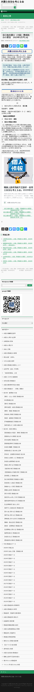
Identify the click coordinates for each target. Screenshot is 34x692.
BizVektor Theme (20, 685)
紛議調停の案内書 (9, 621)
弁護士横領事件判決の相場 (12, 385)
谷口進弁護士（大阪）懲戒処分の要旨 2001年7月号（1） (17, 216)
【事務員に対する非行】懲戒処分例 (14, 518)
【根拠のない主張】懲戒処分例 (13, 486)
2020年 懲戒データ (9, 573)
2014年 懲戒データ (9, 594)
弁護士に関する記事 (10, 337)
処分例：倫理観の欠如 (10, 393)
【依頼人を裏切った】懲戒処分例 (14, 458)
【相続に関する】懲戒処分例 (12, 465)
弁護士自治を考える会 (12, 1)
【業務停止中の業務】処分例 (12, 436)
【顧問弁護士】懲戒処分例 (12, 533)
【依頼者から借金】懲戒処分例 (13, 483)
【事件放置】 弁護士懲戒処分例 (13, 407)
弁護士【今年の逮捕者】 (11, 377)
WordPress (11, 685)
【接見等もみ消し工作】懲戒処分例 (14, 497)
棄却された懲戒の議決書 (11, 641)
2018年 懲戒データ (9, 580)
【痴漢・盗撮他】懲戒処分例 (12, 418)
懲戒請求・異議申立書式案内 (12, 613)
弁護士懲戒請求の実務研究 (12, 605)
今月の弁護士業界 (9, 361)
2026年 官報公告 (9, 547)
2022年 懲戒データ (9, 565)
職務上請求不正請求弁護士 (12, 656)
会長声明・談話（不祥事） (12, 369)
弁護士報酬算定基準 (10, 333)
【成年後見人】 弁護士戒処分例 (13, 425)
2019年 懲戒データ (9, 576)
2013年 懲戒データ (9, 598)
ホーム (4, 672)
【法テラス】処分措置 (10, 645)
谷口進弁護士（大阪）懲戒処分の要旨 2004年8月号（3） (8, 28)
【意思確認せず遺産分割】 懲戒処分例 (15, 472)
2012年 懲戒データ (9, 601)
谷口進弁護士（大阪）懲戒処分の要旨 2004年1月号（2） (17, 213)
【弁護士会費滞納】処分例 (12, 461)
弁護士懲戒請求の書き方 (11, 617)
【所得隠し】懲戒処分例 (11, 475)
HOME (2, 20)
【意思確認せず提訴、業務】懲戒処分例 (15, 432)
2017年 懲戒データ (9, 583)
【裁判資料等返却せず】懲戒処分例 (14, 500)
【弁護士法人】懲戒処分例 (12, 536)
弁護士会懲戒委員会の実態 (12, 629)
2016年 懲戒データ (9, 587)
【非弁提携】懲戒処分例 (11, 440)
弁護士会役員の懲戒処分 (11, 652)
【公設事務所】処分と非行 (12, 504)
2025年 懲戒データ (9, 555)
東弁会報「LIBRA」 (9, 357)
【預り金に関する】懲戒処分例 (13, 511)
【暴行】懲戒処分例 (10, 403)
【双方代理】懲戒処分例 (11, 493)
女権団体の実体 (8, 341)
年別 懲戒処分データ (10, 544)
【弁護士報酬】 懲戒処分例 (12, 447)
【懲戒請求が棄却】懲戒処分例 (13, 540)
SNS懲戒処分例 (8, 400)
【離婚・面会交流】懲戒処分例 (13, 522)
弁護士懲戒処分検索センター (12, 365)
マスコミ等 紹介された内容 (12, 664)
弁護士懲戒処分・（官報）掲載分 (14, 389)
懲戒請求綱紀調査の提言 (11, 625)
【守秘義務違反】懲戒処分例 (12, 421)
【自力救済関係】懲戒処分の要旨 (14, 479)
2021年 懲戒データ (9, 569)
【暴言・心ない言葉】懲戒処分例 (14, 396)
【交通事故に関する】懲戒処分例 (14, 529)
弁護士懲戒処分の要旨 (15, 20)
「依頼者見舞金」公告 (10, 373)
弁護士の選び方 (8, 345)
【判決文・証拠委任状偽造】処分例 (14, 454)
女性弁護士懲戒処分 (10, 381)
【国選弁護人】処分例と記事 (12, 450)
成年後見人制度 (8, 648)
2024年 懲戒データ (9, 558)
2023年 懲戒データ (9, 562)
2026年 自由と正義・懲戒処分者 (13, 551)
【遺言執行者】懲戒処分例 (12, 468)
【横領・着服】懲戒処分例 (12, 411)
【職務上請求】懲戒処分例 (12, 490)
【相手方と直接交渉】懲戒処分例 (14, 508)
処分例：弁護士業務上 (10, 429)
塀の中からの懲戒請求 (10, 660)
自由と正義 (7, 349)
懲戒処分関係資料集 (10, 637)
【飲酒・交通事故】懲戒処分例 (13, 526)
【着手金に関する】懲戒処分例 (13, 515)
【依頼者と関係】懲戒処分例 (12, 414)
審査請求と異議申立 (10, 633)
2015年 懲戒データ (9, 590)
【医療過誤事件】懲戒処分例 (12, 443)
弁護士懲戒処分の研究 (10, 609)
